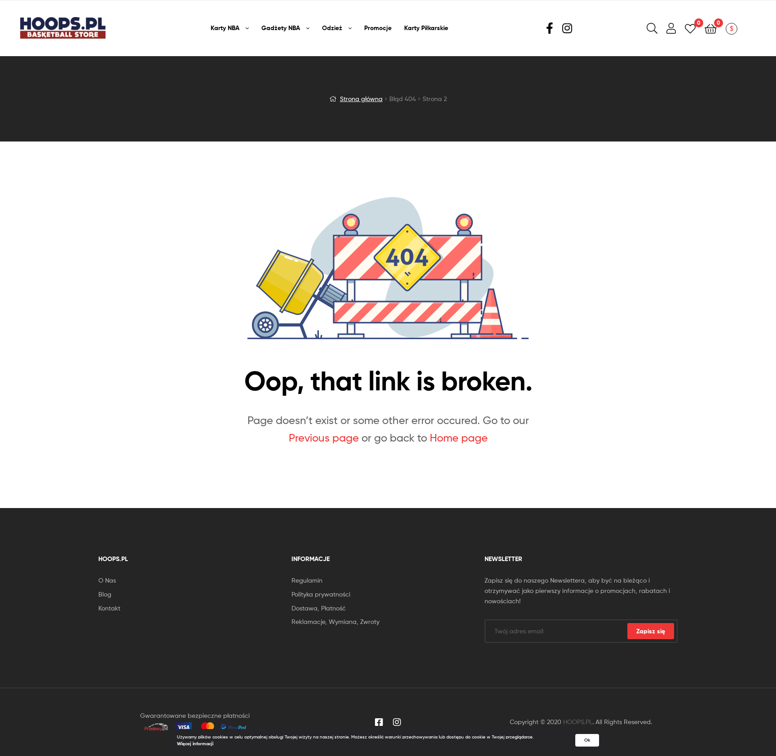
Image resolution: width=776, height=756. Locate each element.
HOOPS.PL (577, 721)
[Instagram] (396, 722)
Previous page (324, 437)
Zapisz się (650, 631)
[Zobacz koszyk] (711, 28)
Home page (459, 437)
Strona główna (361, 98)
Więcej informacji (195, 744)
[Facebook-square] (379, 722)
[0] (690, 28)
